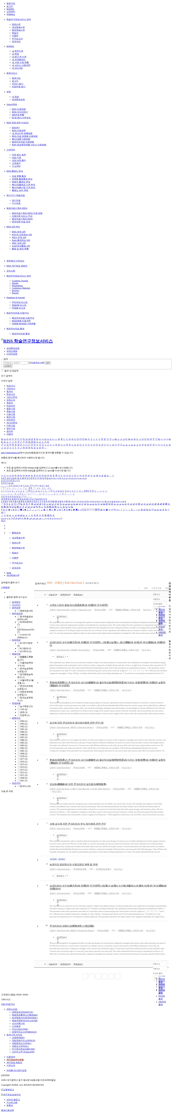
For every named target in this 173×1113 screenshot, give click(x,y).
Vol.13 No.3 (126, 768)
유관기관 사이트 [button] (14, 1035)
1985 (23, 743)
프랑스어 (10, 400)
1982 (23, 748)
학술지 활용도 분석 (21, 182)
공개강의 (16, 41)
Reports (15, 293)
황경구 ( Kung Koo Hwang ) (82, 727)
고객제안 (16, 163)
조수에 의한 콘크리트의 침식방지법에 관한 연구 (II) (77, 722)
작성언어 (16, 783)
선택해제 (5, 587)
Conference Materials (21, 288)
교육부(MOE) (18, 1038)
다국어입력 (11, 354)
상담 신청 (16, 157)
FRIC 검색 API (19, 243)
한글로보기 (78, 595)
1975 (23, 764)
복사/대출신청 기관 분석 (23, 187)
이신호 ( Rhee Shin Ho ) (100, 789)
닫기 (3, 521)
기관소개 (10, 1065)
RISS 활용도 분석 (14, 171)
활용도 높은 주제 (20, 190)
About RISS (11, 104)
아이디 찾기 (17, 84)
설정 (8, 92)
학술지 (15, 33)
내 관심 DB (17, 68)
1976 (23, 762)
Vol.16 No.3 (150, 931)
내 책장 (15, 54)
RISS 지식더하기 (20, 112)
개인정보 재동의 (14, 1062)
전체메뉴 (10, 14)
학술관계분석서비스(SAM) (24, 1020)
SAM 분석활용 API (21, 246)
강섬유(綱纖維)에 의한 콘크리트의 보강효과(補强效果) (78, 784)
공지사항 (10, 271)
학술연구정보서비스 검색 (18, 19)
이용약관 (10, 1057)
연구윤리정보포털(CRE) (23, 1049)
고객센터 (10, 11)
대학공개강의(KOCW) (22, 1012)
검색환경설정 (18, 99)
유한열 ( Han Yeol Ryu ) (80, 650)
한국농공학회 (100, 610)
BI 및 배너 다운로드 (21, 118)
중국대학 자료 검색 (21, 222)
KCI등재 (25, 648)
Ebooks (15, 283)
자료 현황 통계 (19, 176)
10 (46, 925)
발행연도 (16, 718)
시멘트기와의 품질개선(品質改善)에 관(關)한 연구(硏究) (79, 605)
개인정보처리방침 (15, 1060)
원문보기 (63, 616)
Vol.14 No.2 (126, 829)
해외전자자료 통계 (15, 329)
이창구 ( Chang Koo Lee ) (81, 610)
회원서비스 (11, 73)
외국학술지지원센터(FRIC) (25, 1018)
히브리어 (10, 406)
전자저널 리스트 (20, 302)
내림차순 (156, 599)
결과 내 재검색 (11, 371)
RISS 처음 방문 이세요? (17, 123)
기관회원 (16, 1026)
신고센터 (16, 166)
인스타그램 (11, 1102)
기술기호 (10, 414)
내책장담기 (65, 595)
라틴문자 (10, 420)
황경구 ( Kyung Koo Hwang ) (83, 931)
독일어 (9, 403)
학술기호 (10, 411)
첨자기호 (10, 417)
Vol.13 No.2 (126, 690)
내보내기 (52, 595)
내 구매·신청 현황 (20, 62)
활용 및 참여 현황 (20, 249)
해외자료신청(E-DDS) (16, 208)
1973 (23, 770)
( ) (60, 610)
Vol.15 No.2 (149, 727)
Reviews (15, 290)
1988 (23, 734)
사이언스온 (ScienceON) (23, 1052)
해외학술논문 (18, 30)
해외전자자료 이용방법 (23, 142)
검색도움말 (11, 351)
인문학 (24, 715)
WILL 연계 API (19, 237)
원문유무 (16, 608)
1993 (23, 724)
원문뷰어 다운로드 (15, 261)
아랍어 (9, 434)
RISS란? (16, 128)
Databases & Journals (15, 297)
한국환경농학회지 (103, 869)
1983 (23, 745)
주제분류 (16, 703)
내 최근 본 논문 (19, 57)
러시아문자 (11, 423)
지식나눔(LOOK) (20, 1029)
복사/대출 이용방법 (21, 139)
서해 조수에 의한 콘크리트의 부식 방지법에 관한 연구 (78, 824)
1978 (23, 756)
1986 (23, 740)
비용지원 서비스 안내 (22, 216)
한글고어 (10, 394)
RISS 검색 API (18, 232)
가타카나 (10, 389)
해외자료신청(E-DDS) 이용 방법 (27, 213)
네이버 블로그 (13, 1100)
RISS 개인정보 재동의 (16, 266)
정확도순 (156, 594)
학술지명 (16, 654)
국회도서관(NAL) (20, 1046)
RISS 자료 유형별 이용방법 (25, 136)
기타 (23, 709)
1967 (23, 780)
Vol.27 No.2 (56, 791)
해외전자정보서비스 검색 (18, 276)
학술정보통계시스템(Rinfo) (25, 1015)
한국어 (25, 786)
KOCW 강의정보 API (22, 234)
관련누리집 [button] (11, 1009)
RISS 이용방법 (19, 109)
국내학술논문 (18, 27)
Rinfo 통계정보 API (21, 240)
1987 (23, 737)
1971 (23, 775)
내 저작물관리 (18, 59)
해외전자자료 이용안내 (17, 313)
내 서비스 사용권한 (21, 65)
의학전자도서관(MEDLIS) (24, 1032)
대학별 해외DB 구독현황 (24, 324)
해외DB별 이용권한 (21, 321)
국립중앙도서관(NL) (21, 1043)
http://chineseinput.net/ (10, 453)
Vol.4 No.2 (118, 869)
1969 (23, 778)
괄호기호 (10, 408)
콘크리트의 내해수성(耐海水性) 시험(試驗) (72, 926)
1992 (23, 726)
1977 (23, 759)
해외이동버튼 (7, 1110)
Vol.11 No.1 (146, 650)
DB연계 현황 (18, 115)
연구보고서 (17, 38)
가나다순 (16, 605)
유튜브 (9, 1105)
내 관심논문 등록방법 (22, 133)
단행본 (15, 36)
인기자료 (16, 203)
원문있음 (26, 611)
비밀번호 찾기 (18, 87)
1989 (23, 732)
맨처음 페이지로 (85, 976)
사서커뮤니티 (18, 1023)
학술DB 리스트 (19, 305)
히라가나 (10, 386)
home (8, 573)
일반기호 (10, 428)
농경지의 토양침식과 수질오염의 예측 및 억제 (74, 864)
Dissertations (17, 286)
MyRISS (10, 9)
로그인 (9, 6)
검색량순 (16, 602)
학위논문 (16, 24)
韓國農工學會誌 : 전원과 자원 (127, 610)
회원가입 (10, 3)
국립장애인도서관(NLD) (23, 1040)
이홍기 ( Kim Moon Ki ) (81, 789)
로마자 (9, 431)
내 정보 (15, 97)
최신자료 (16, 200)
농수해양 (26, 706)
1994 (23, 721)
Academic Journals (20, 281)
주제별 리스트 (18, 308)
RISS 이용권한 (19, 130)
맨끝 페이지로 (117, 976)
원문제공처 (17, 613)
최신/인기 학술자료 (15, 195)
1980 (23, 753)
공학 (23, 712)
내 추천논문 (17, 51)
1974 (23, 767)
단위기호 (10, 425)
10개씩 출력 (157, 973)
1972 (23, 772)
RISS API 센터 (13, 227)
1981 (23, 751)
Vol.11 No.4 (126, 893)
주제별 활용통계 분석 (22, 179)
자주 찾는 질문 (19, 155)
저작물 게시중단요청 (16, 1070)
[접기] (169, 636)
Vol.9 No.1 (147, 610)
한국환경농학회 (80, 869)
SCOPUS (25, 651)
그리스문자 (11, 397)
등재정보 (16, 640)
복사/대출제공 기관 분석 (23, 185)
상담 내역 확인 (19, 160)
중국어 (9, 391)
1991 (23, 729)
